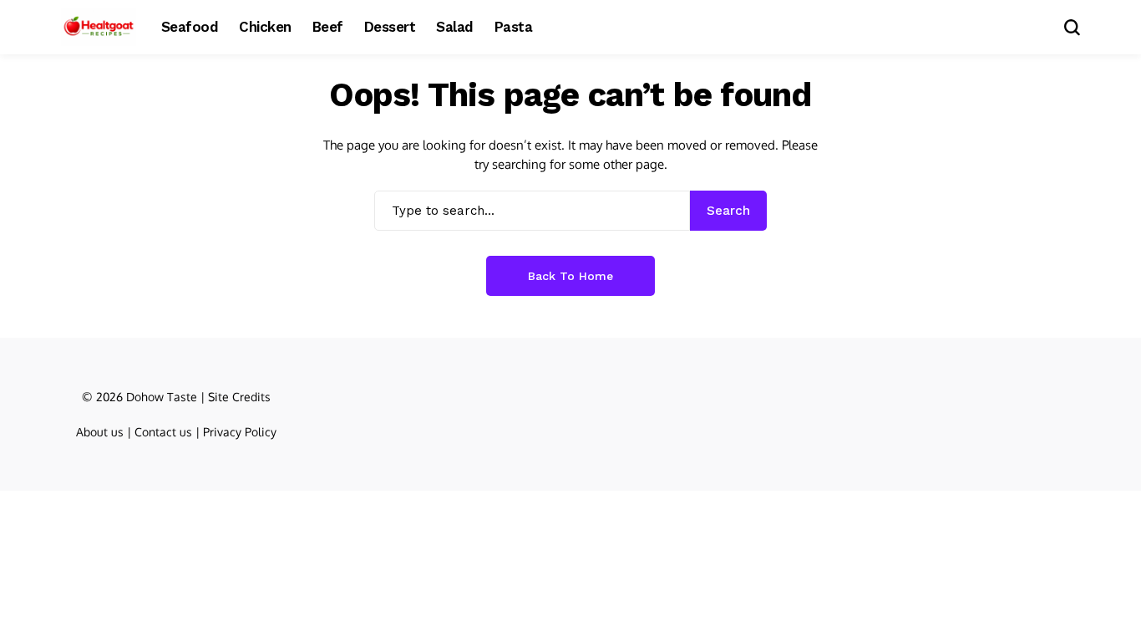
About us (100, 432)
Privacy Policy (239, 432)
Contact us (163, 432)
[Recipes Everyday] (98, 27)
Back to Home (570, 276)
